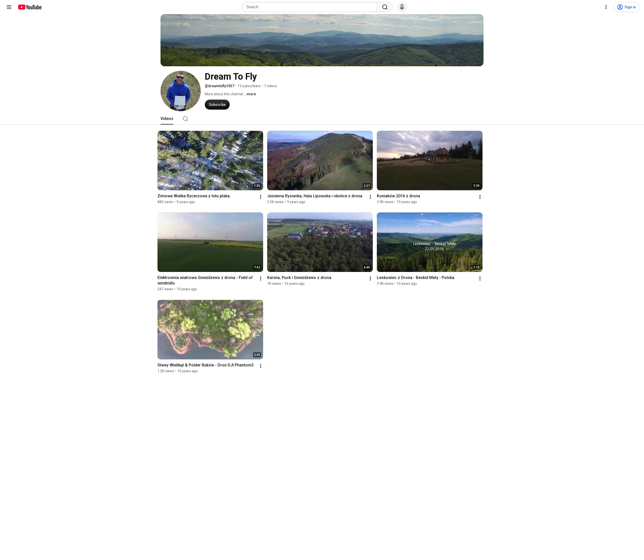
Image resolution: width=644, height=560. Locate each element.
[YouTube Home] (29, 7)
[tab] (166, 119)
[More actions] (261, 197)
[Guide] (9, 7)
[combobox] (311, 7)
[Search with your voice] (402, 7)
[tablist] (322, 119)
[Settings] (606, 7)
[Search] (385, 7)
